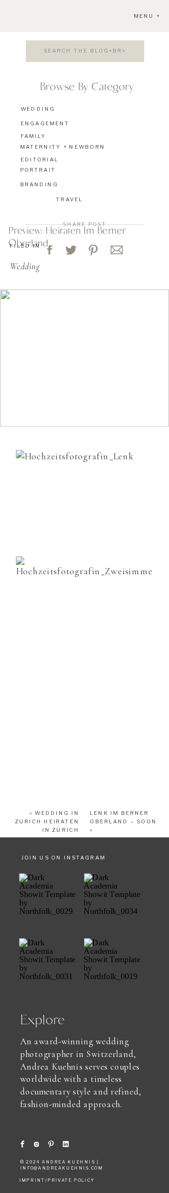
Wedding (24, 266)
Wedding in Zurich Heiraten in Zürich (47, 821)
